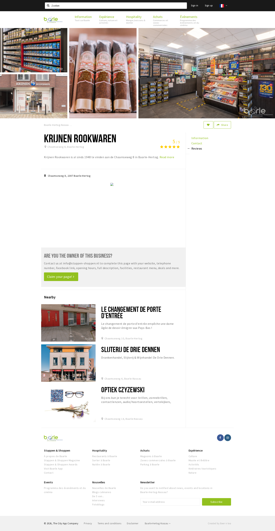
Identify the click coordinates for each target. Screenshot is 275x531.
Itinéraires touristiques (202, 468)
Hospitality (99, 450)
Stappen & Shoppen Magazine (62, 460)
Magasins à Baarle (151, 456)
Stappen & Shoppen (57, 450)
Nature (193, 472)
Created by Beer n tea (219, 523)
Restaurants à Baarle (104, 456)
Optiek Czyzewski (123, 390)
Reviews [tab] (196, 148)
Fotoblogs (98, 504)
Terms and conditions (109, 523)
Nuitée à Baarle (101, 464)
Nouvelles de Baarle (104, 488)
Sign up (209, 5)
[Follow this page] (208, 125)
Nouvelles (98, 482)
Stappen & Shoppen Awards (61, 464)
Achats (144, 450)
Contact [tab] (196, 143)
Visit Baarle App (53, 468)
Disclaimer (132, 523)
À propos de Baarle (55, 456)
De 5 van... (98, 496)
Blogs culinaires (101, 492)
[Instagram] (227, 437)
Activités (194, 464)
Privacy (88, 523)
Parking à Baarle (150, 464)
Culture (193, 456)
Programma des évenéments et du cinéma (65, 490)
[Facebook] (220, 437)
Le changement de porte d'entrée (131, 312)
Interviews (98, 500)
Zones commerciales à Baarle (158, 460)
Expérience (196, 450)
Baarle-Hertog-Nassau (157, 523)
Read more (167, 157)
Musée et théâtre (199, 460)
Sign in (194, 5)
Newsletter (147, 482)
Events (48, 482)
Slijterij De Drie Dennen (130, 349)
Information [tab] (199, 138)
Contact (48, 472)
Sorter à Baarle (101, 460)
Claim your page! (60, 276)
